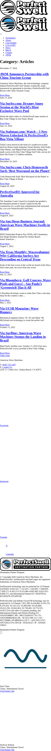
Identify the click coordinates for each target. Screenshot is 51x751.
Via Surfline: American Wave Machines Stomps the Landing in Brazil (23, 336)
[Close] (1, 632)
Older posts (5, 355)
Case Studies (10, 43)
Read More (5, 95)
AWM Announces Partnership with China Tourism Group (24, 75)
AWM (8, 55)
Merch (8, 50)
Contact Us (7, 367)
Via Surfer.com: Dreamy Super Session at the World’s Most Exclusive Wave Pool (21, 107)
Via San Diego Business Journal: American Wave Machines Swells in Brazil (25, 225)
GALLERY (10, 45)
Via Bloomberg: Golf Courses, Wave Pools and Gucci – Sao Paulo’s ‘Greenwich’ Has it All (25, 283)
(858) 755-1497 (9, 365)
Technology (10, 38)
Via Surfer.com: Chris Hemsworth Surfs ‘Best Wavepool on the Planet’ (25, 169)
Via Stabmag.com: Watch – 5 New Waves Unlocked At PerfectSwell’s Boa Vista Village (24, 135)
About (8, 40)
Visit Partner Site (7, 691)
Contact (8, 52)
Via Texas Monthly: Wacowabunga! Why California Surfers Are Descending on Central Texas (25, 255)
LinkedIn (10, 554)
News (7, 48)
